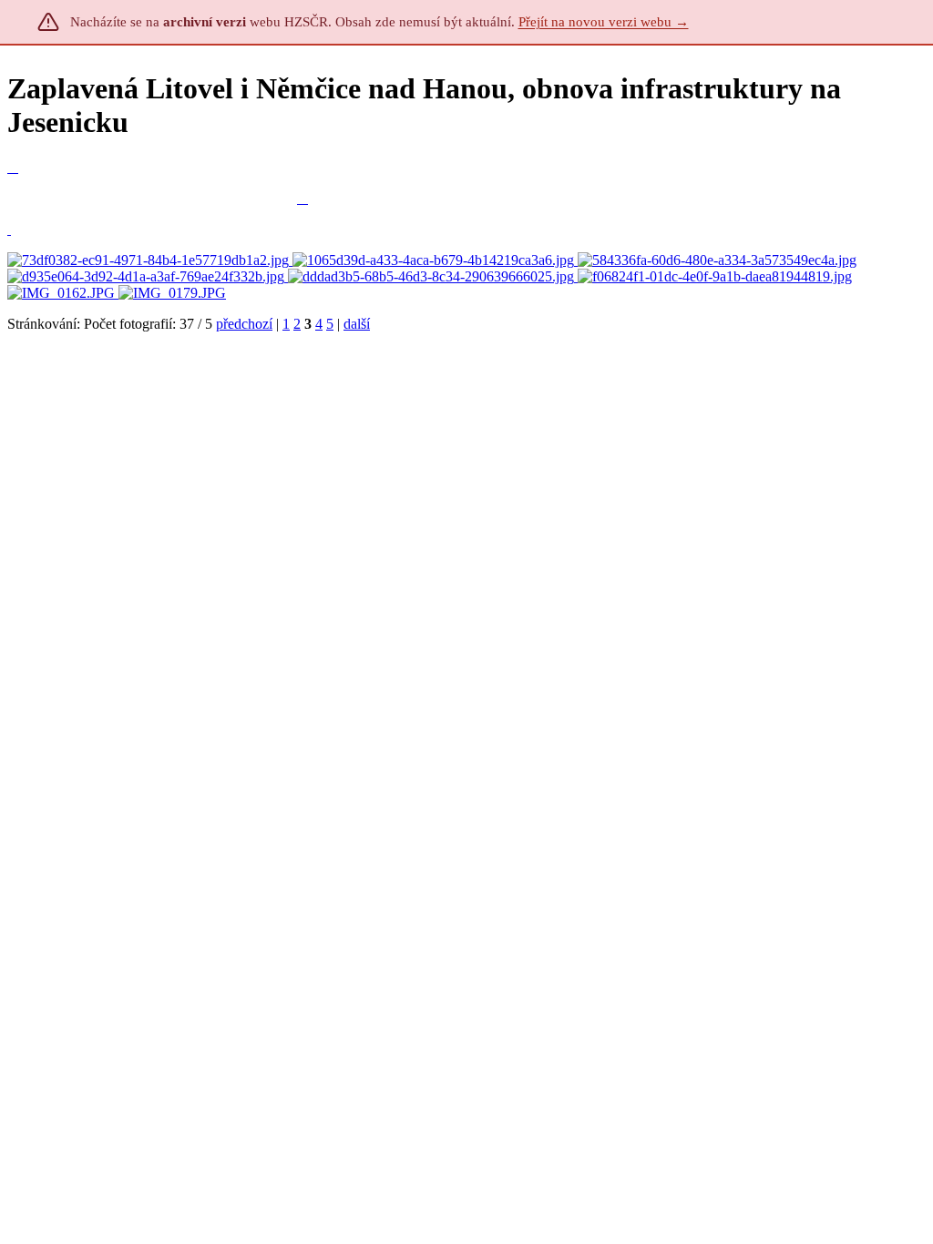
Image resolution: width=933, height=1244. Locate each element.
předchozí (244, 323)
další (356, 323)
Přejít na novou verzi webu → (603, 22)
